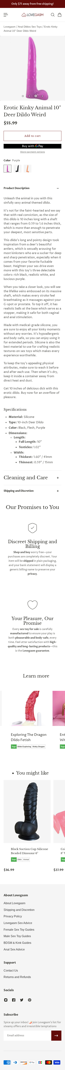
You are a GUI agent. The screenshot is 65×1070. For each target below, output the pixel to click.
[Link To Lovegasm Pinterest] (30, 1000)
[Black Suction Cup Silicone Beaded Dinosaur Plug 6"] (27, 811)
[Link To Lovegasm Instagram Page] (6, 1000)
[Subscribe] (56, 1036)
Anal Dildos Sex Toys (30, 26)
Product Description (16, 188)
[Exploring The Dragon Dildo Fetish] (27, 722)
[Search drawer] (52, 15)
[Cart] (59, 15)
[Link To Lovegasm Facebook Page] (14, 1000)
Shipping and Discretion (19, 491)
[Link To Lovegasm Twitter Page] (22, 1000)
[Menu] (5, 15)
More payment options (32, 152)
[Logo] (32, 14)
